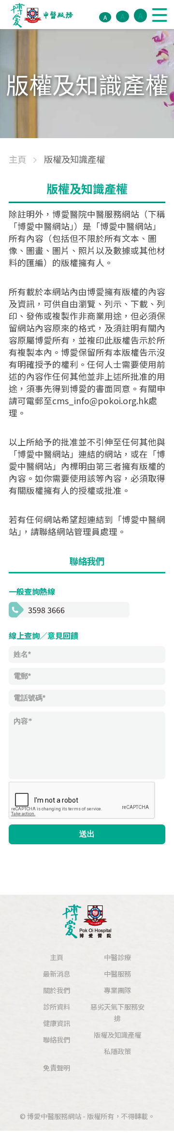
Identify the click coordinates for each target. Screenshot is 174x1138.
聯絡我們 (56, 1039)
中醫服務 (117, 973)
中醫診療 (117, 957)
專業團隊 (117, 990)
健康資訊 (56, 1023)
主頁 (56, 957)
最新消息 (56, 973)
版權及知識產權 (117, 1034)
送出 (87, 834)
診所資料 (56, 1006)
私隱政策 (117, 1051)
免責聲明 (56, 1067)
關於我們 (56, 990)
